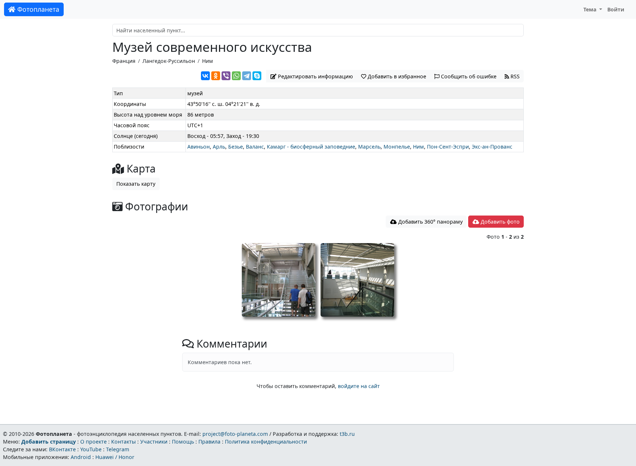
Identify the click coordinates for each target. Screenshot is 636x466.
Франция (123, 60)
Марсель (369, 146)
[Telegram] (246, 75)
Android (81, 456)
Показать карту (135, 183)
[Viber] (226, 75)
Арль (219, 146)
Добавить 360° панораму (430, 221)
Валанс (255, 146)
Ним (207, 60)
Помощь (183, 441)
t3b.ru (347, 433)
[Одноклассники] (215, 75)
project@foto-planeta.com (235, 433)
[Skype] (256, 75)
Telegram (117, 449)
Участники (153, 441)
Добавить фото (499, 221)
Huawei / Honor (114, 456)
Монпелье (397, 146)
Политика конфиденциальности (266, 441)
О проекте (93, 441)
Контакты (123, 441)
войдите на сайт (359, 386)
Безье (235, 146)
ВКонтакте (62, 449)
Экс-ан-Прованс (492, 146)
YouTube (91, 449)
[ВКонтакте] (205, 75)
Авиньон (198, 146)
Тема (590, 9)
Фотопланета (37, 9)
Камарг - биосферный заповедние (311, 146)
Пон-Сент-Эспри (448, 146)
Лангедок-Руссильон (168, 60)
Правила (209, 441)
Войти (615, 9)
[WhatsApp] (236, 75)
